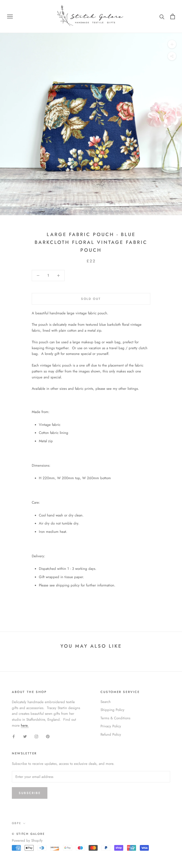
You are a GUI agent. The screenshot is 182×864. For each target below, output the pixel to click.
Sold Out (91, 299)
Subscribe (30, 793)
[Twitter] (25, 736)
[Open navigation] (10, 16)
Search (105, 701)
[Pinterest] (48, 736)
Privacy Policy (110, 726)
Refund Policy (110, 734)
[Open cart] (172, 16)
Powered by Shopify (27, 840)
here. (25, 725)
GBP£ (16, 823)
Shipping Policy (112, 709)
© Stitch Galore (28, 834)
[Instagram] (36, 736)
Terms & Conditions (115, 718)
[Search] (161, 16)
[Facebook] (13, 736)
